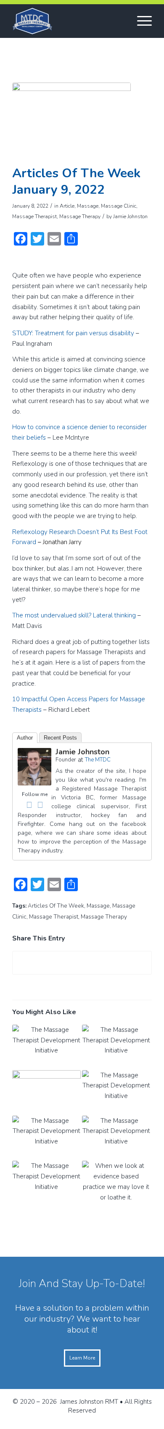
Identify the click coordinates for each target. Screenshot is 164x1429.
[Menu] (140, 21)
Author (25, 738)
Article (67, 206)
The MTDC (98, 760)
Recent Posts (60, 738)
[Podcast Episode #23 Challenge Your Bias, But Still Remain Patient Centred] (46, 1183)
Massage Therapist (34, 216)
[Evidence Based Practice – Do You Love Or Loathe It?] (116, 1183)
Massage (87, 206)
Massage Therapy (80, 216)
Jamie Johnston (130, 216)
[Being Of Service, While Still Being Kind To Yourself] (46, 1093)
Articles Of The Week (56, 906)
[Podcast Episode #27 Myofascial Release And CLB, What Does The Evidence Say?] (116, 1047)
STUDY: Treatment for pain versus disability (73, 333)
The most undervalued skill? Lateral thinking (74, 615)
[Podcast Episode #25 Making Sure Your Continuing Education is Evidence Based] (46, 1138)
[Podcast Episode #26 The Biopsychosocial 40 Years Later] (116, 1093)
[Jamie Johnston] (34, 783)
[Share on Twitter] (82, 963)
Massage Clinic (118, 206)
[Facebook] (29, 805)
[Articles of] (71, 122)
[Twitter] (40, 805)
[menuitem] (140, 21)
